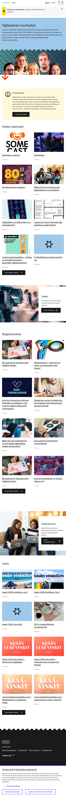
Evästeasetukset (47, 750)
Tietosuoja (21, 750)
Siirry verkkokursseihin (49, 541)
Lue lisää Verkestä (21, 114)
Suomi (47, 3)
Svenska (53, 3)
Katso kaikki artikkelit (11, 272)
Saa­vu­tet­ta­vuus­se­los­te (9, 750)
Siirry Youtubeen (49, 310)
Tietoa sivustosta (34, 750)
